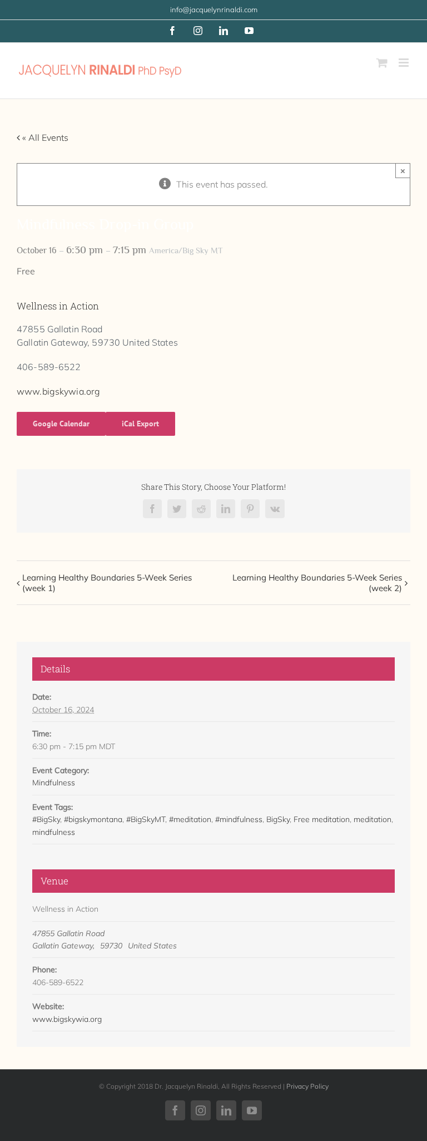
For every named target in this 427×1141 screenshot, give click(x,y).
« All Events (44, 137)
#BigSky (46, 819)
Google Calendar (61, 424)
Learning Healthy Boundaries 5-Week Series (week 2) (317, 582)
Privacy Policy (307, 1086)
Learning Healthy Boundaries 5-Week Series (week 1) (107, 582)
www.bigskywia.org (58, 391)
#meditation (190, 819)
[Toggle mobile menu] (404, 62)
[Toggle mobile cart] (382, 62)
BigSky (278, 819)
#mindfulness (238, 819)
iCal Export (140, 424)
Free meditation (322, 819)
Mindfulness (53, 783)
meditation (372, 819)
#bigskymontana (93, 819)
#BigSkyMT (145, 819)
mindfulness (53, 832)
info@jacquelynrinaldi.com (213, 9)
